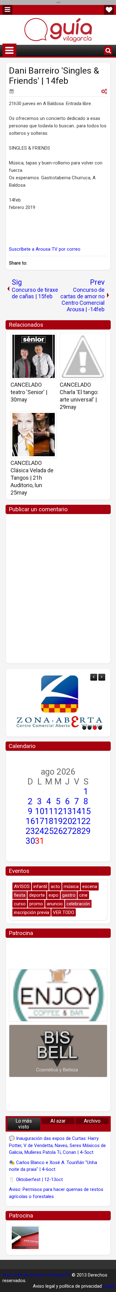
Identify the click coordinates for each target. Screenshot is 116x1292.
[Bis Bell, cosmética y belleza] (58, 1051)
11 (49, 811)
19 (58, 821)
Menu (7, 10)
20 (67, 821)
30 (30, 841)
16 (30, 821)
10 (39, 811)
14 (76, 811)
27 (67, 831)
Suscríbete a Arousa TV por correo (44, 249)
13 (67, 811)
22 (86, 821)
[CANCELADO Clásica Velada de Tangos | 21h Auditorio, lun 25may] (33, 434)
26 (58, 831)
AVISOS (22, 886)
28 (76, 831)
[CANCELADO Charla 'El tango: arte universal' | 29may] (83, 356)
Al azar (58, 1121)
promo (36, 904)
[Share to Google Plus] (50, 340)
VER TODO (63, 912)
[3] (95, 728)
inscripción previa (31, 912)
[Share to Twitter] (43, 340)
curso (20, 904)
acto (55, 886)
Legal (108, 1286)
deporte (37, 895)
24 (39, 831)
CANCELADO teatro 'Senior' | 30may (29, 392)
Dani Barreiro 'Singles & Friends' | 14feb (54, 76)
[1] (84, 728)
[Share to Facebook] (36, 340)
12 (58, 811)
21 (76, 821)
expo (53, 895)
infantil (40, 886)
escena (89, 886)
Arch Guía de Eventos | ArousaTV (36, 1275)
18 (49, 821)
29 (86, 831)
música (71, 886)
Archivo (92, 1121)
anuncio (55, 904)
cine (83, 895)
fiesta (19, 895)
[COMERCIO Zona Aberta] (58, 702)
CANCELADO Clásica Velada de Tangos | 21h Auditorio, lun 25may (32, 478)
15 (86, 811)
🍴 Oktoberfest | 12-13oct (36, 1179)
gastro (68, 895)
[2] (90, 728)
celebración (78, 904)
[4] (100, 728)
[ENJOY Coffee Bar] (58, 995)
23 (30, 831)
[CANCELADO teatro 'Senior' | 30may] (33, 356)
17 (39, 821)
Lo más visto (23, 1124)
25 (49, 831)
